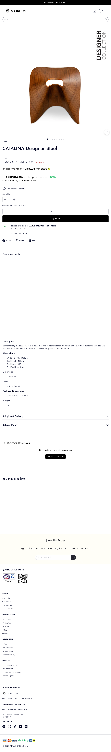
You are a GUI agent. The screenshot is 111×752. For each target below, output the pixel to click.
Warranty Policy (8, 654)
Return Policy (7, 647)
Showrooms (7, 605)
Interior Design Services (11, 672)
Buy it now (55, 218)
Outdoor (5, 633)
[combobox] (55, 19)
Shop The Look (7, 609)
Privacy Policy (7, 651)
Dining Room (7, 623)
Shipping (5, 205)
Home (4, 142)
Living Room (7, 619)
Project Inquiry (8, 676)
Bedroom (5, 626)
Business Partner (9, 669)
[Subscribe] (73, 557)
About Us (6, 598)
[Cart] (101, 11)
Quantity (6, 194)
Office (4, 630)
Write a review (55, 456)
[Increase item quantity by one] (14, 199)
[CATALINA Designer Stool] (55, 267)
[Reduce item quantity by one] (5, 199)
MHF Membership (9, 665)
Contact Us (6, 601)
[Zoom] (106, 132)
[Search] (106, 19)
